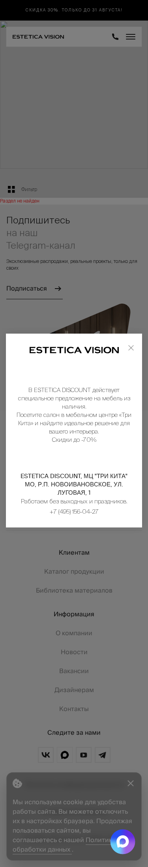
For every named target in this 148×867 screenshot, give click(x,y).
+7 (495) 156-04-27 (74, 511)
